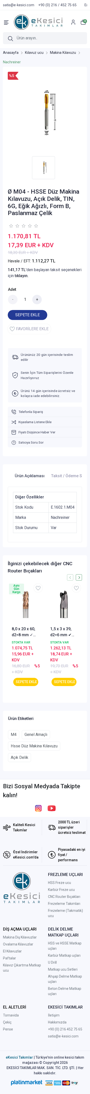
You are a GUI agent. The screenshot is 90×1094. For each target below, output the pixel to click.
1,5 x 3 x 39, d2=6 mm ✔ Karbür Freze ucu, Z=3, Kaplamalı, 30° (63, 632)
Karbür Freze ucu (61, 890)
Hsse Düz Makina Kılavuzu (34, 746)
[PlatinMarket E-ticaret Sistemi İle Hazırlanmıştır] (26, 1083)
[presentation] (70, 577)
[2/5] (14, 226)
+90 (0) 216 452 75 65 (65, 1029)
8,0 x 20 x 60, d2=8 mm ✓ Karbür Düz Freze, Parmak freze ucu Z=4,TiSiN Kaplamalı (25, 632)
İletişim (54, 1015)
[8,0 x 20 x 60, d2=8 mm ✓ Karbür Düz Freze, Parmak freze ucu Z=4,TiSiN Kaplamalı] (26, 604)
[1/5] (11, 226)
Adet (12, 289)
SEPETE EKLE (27, 315)
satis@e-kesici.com (63, 1036)
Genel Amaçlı (35, 734)
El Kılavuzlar (12, 951)
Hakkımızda (57, 1022)
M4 (13, 734)
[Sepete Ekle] (25, 682)
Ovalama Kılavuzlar (18, 944)
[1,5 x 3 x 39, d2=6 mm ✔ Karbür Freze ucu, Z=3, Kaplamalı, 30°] (64, 604)
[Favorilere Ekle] (38, 588)
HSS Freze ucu (59, 883)
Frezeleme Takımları (64, 904)
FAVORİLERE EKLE (32, 328)
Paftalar (9, 958)
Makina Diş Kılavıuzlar (20, 937)
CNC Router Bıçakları (64, 897)
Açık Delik (19, 757)
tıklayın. (21, 275)
